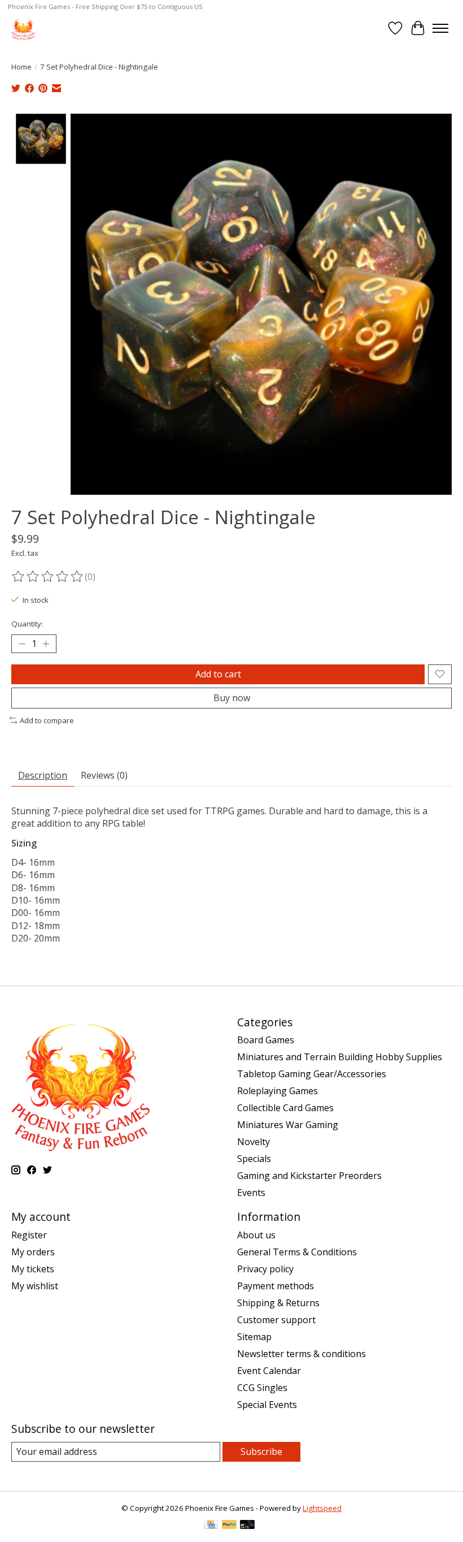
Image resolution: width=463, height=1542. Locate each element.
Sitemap (254, 1337)
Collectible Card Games (285, 1108)
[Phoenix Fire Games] (23, 28)
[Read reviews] (48, 577)
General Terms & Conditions (297, 1252)
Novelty (253, 1141)
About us (256, 1235)
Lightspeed (322, 1508)
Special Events (267, 1404)
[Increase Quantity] (45, 643)
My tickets (32, 1269)
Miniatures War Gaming (287, 1124)
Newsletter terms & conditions (301, 1353)
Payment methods (275, 1286)
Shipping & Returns (278, 1303)
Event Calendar (269, 1370)
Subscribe (261, 1451)
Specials (254, 1158)
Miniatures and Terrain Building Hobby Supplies (339, 1057)
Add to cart (218, 674)
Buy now (231, 698)
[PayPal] (229, 1525)
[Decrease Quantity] (22, 643)
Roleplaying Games (277, 1091)
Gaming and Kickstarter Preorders (309, 1175)
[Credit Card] (211, 1525)
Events (251, 1192)
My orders (33, 1252)
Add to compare (47, 720)
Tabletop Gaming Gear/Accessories (311, 1074)
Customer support (276, 1320)
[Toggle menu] (440, 28)
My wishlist (34, 1286)
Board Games (265, 1040)
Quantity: (27, 624)
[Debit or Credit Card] (247, 1525)
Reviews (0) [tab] (104, 775)
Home (21, 67)
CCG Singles (262, 1387)
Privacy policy (265, 1269)
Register (29, 1235)
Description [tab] (42, 775)
